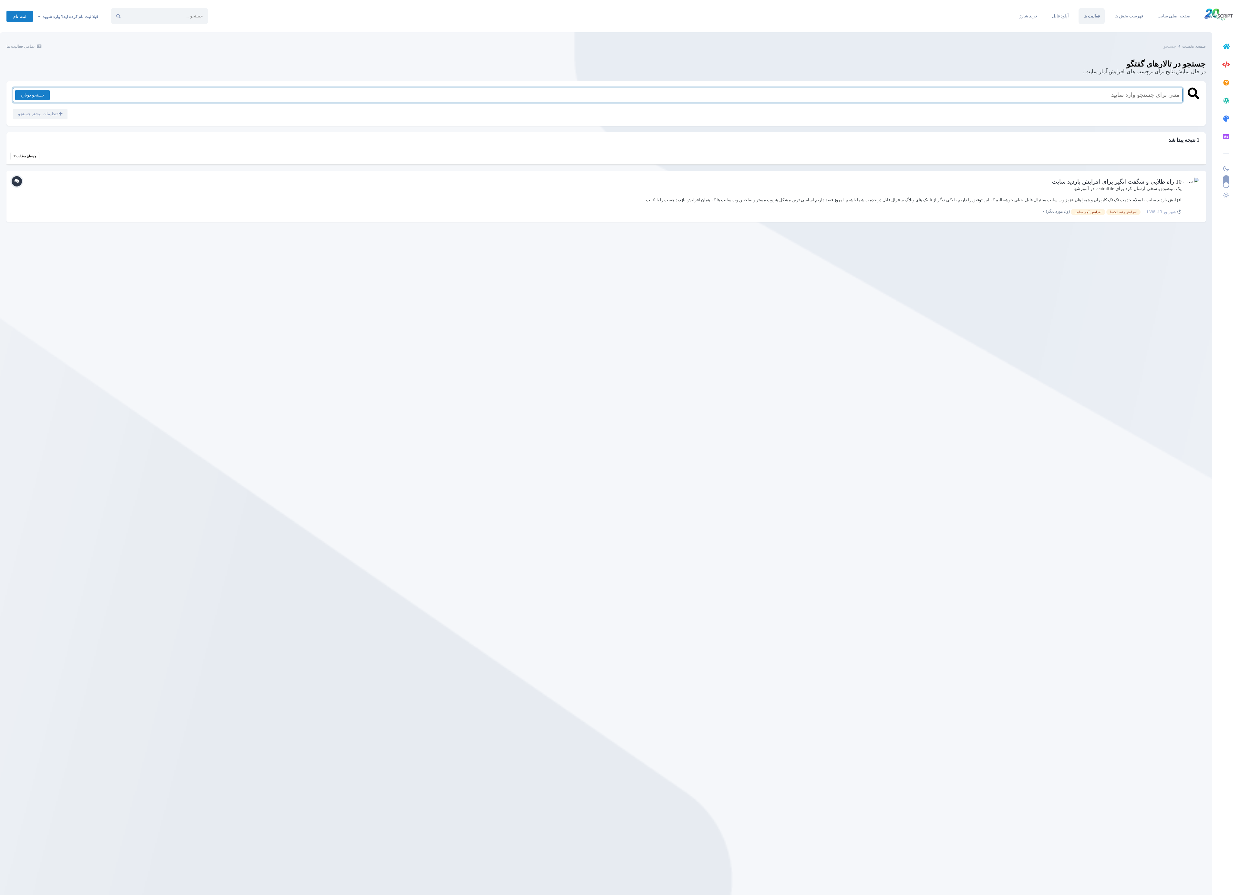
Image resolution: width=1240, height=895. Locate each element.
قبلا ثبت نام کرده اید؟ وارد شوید (69, 16)
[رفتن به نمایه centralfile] (1192, 184)
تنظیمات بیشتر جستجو (38, 113)
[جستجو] (118, 16)
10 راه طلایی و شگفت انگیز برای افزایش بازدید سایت (1117, 181)
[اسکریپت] (1226, 65)
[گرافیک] (1226, 119)
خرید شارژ (1028, 16)
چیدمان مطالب (26, 156)
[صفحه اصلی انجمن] (1226, 47)
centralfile (1105, 188)
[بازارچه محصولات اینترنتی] (1226, 137)
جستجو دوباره (32, 95)
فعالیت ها (1091, 16)
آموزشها (1081, 188)
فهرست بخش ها (1128, 16)
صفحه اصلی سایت (1174, 16)
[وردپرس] (1226, 101)
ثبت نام (19, 16)
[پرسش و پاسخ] (1226, 83)
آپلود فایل (1060, 16)
